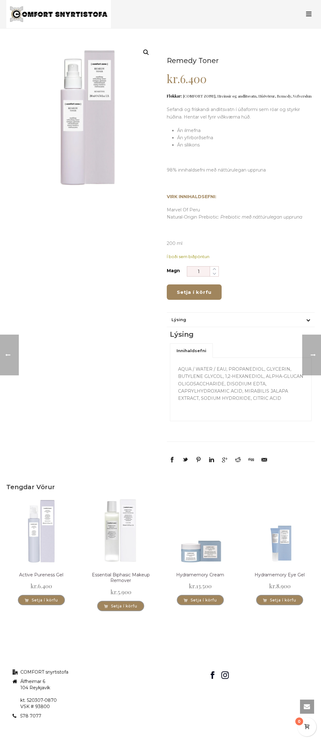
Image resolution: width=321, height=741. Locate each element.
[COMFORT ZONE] (199, 95)
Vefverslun (302, 95)
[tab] (191, 350)
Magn (173, 270)
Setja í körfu (194, 292)
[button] (146, 52)
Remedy (284, 95)
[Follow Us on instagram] (225, 675)
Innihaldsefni (191, 350)
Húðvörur (266, 95)
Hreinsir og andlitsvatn (236, 95)
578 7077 (30, 716)
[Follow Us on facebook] (212, 675)
